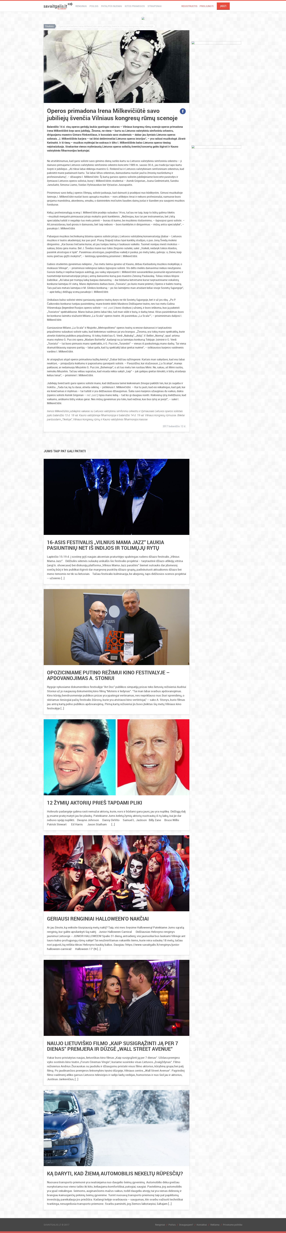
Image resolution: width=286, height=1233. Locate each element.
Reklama (214, 1224)
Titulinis (49, 26)
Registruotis (189, 6)
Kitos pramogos (135, 6)
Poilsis (94, 6)
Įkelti (223, 6)
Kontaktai (202, 1224)
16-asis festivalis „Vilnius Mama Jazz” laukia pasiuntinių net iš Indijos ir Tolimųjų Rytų (105, 545)
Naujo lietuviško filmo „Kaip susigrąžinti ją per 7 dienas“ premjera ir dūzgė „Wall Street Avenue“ (112, 1046)
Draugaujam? (186, 1224)
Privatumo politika (232, 1224)
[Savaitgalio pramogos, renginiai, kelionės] (58, 6)
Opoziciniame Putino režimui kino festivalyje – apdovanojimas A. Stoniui (108, 675)
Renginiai (81, 6)
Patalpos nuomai (111, 6)
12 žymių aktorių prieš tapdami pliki (94, 802)
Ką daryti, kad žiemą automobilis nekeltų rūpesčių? (115, 1173)
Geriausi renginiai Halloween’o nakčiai (98, 918)
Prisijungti (207, 6)
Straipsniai (155, 6)
